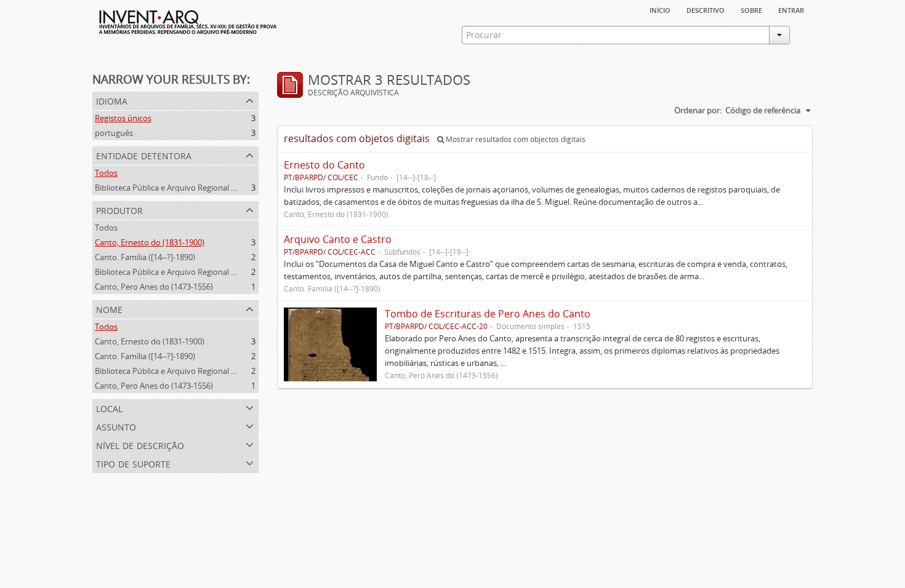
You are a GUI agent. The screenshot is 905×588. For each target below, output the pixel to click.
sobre (751, 9)
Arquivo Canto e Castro (338, 239)
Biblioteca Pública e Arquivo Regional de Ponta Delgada (195, 187)
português (114, 132)
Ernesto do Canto (324, 165)
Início (660, 9)
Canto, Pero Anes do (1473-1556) (154, 286)
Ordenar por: (698, 110)
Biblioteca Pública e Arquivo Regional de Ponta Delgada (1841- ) (209, 271)
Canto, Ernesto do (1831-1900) (149, 242)
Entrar (791, 9)
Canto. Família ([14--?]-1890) (145, 257)
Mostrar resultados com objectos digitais (514, 139)
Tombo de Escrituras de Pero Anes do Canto (487, 313)
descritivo (705, 9)
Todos (106, 172)
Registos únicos (123, 118)
